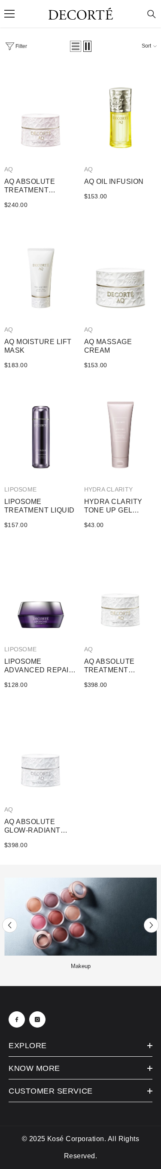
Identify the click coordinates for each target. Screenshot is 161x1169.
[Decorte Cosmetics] (80, 917)
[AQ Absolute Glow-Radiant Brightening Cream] (40, 751)
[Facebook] (17, 1019)
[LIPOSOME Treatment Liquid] (40, 432)
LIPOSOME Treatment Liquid (39, 506)
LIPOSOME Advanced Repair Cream (39, 666)
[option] (80, 925)
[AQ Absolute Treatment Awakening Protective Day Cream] (40, 112)
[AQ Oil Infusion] (120, 112)
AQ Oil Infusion (114, 181)
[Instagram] (37, 1019)
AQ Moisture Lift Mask (38, 346)
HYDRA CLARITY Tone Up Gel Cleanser (113, 506)
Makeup (81, 966)
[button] (75, 46)
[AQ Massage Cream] (120, 272)
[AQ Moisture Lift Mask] (40, 272)
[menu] (9, 14)
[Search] (151, 14)
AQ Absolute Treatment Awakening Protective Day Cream (36, 186)
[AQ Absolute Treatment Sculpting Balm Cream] (120, 592)
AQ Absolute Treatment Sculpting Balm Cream (116, 666)
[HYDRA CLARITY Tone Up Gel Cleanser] (120, 432)
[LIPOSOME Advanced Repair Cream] (40, 592)
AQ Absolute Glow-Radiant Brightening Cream (32, 826)
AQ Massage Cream (108, 346)
